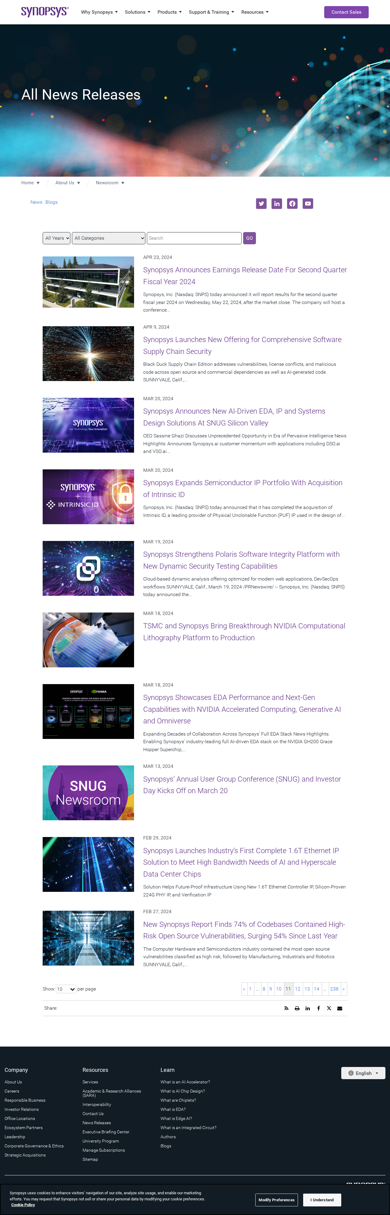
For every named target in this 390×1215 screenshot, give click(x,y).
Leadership (15, 1136)
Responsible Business (25, 1100)
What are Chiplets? (178, 1100)
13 (307, 989)
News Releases (97, 1122)
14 (316, 989)
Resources (252, 12)
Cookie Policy (23, 1205)
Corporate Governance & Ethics (34, 1145)
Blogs (51, 202)
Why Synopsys (97, 12)
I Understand (322, 1200)
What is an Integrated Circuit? (188, 1127)
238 (334, 989)
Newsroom (107, 182)
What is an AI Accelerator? (185, 1081)
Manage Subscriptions (104, 1150)
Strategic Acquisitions (25, 1155)
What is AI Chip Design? (183, 1091)
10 (279, 989)
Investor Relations (22, 1109)
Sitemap (90, 1159)
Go (249, 238)
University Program (101, 1141)
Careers (12, 1091)
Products (167, 12)
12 (297, 989)
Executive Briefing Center (106, 1131)
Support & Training (209, 12)
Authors (168, 1136)
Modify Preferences (276, 1200)
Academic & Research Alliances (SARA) (112, 1093)
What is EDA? (173, 1109)
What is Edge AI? (176, 1118)
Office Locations (20, 1118)
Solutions (135, 12)
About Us (64, 182)
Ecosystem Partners (24, 1127)
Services (90, 1081)
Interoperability (97, 1104)
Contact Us (93, 1113)
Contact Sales (346, 12)
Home (27, 182)
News (36, 202)
